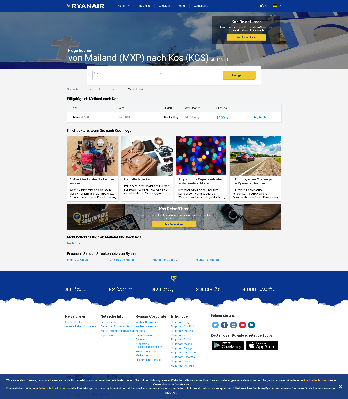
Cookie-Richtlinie (315, 380)
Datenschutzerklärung (52, 388)
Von (96, 73)
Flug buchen (261, 117)
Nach (162, 73)
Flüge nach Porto (180, 335)
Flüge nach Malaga (181, 348)
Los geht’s (239, 75)
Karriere (140, 330)
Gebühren (141, 339)
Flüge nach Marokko (182, 365)
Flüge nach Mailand (182, 330)
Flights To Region (207, 259)
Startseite (72, 89)
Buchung (144, 5)
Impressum (107, 335)
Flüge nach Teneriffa (183, 356)
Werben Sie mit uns (147, 322)
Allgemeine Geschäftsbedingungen (149, 345)
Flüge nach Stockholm (183, 326)
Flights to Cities (77, 259)
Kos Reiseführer (246, 37)
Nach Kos (73, 243)
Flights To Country (165, 259)
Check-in (164, 5)
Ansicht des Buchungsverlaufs (118, 330)
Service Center (109, 322)
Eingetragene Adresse (148, 359)
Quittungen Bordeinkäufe (115, 326)
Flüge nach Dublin (181, 339)
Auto (182, 5)
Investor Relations (146, 351)
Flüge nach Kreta (180, 361)
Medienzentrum (145, 355)
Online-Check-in (74, 322)
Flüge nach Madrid (181, 343)
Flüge (89, 89)
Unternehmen (144, 335)
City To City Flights (122, 259)
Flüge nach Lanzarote (183, 352)
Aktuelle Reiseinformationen (81, 326)
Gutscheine (201, 5)
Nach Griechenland (110, 89)
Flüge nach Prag (180, 322)
